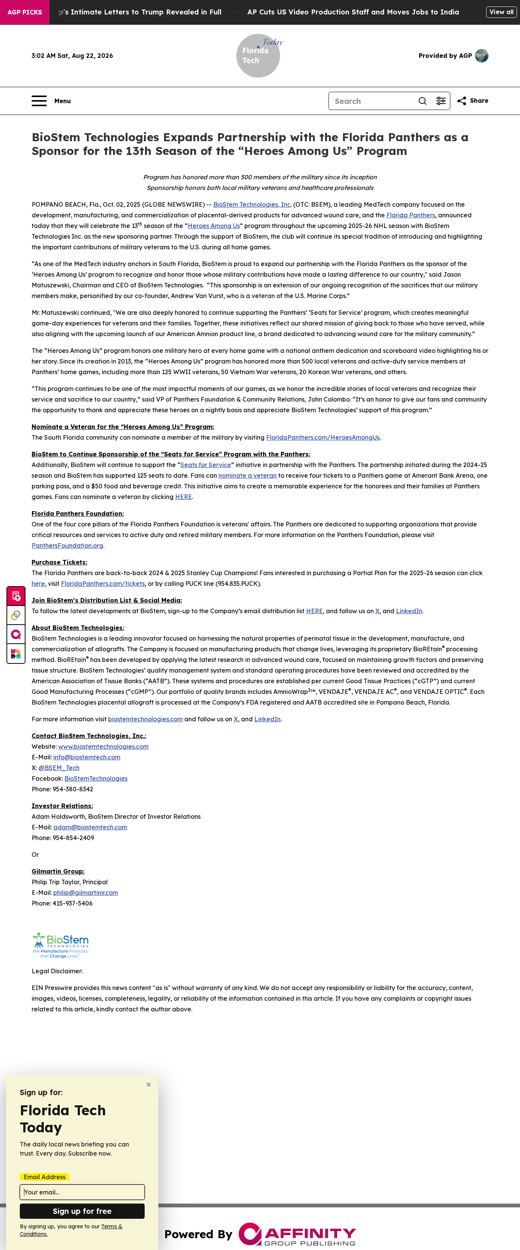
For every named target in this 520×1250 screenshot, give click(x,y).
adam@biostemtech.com (90, 827)
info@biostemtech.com (86, 757)
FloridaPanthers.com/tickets (103, 583)
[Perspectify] (16, 615)
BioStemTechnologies (96, 778)
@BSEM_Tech (59, 768)
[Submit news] (16, 596)
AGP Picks (25, 12)
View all (502, 12)
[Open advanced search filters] (441, 101)
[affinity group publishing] (16, 634)
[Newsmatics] (16, 653)
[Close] (148, 1084)
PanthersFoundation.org (67, 545)
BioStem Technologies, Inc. (252, 204)
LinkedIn (409, 611)
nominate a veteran (248, 475)
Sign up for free (82, 1211)
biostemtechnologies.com (145, 719)
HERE (183, 497)
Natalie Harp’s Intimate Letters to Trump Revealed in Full (120, 12)
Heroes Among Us (214, 226)
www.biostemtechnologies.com (103, 746)
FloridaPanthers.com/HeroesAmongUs (323, 437)
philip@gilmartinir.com (85, 892)
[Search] (422, 101)
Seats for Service (205, 465)
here (38, 583)
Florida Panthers (410, 215)
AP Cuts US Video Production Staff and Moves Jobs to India (353, 12)
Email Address (44, 1177)
